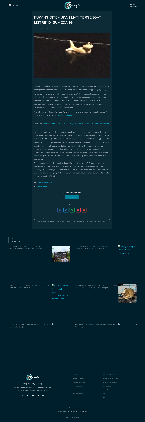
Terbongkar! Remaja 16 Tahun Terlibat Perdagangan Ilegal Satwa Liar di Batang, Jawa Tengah (96, 286)
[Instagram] (37, 395)
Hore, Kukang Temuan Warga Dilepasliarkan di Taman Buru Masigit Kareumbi (76, 124)
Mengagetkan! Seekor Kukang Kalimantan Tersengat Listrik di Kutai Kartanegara (91, 247)
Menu (16, 5)
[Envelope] (43, 395)
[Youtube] (32, 395)
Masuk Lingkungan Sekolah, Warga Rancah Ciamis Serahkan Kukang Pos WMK (28, 286)
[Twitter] (27, 395)
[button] (59, 210)
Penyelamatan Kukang (44, 182)
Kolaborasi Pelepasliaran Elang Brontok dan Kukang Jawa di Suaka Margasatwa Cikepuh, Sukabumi (29, 247)
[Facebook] (22, 395)
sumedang (44, 186)
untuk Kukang (133, 6)
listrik (39, 186)
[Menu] (9, 5)
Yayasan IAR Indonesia (77, 408)
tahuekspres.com (64, 115)
